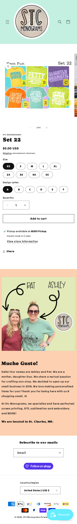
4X (34, 174)
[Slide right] (47, 128)
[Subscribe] (59, 452)
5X (47, 174)
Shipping (7, 153)
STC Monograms (31, 517)
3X (21, 174)
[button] (7, 22)
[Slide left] (30, 128)
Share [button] (10, 251)
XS (8, 166)
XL (55, 166)
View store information (22, 241)
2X (8, 174)
